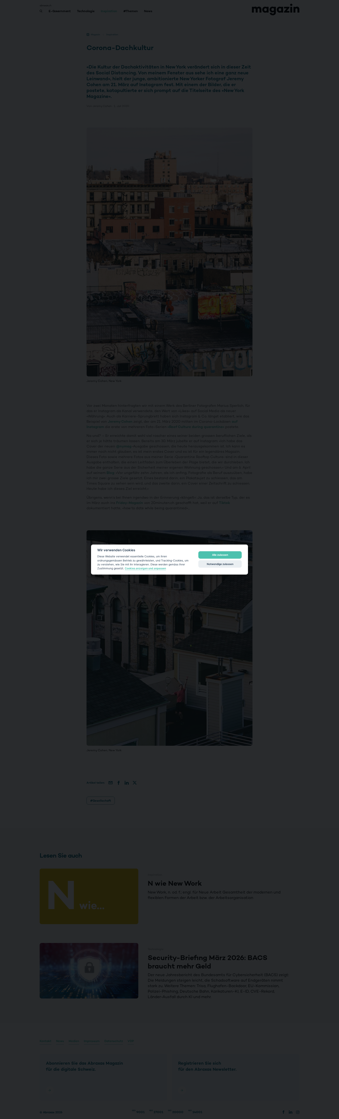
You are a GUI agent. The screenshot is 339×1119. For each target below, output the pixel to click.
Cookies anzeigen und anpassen (145, 568)
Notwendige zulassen (220, 563)
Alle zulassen (220, 554)
